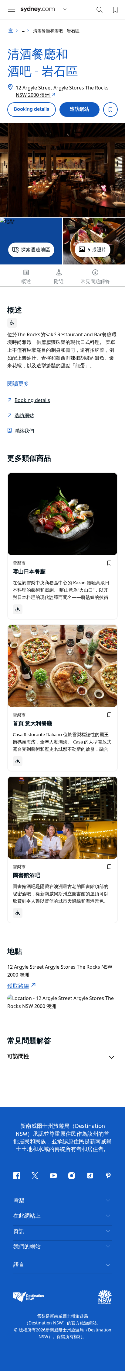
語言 (18, 1264)
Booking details (31, 109)
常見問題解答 (95, 281)
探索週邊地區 (35, 249)
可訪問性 (18, 1056)
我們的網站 (27, 1247)
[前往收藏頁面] (115, 9)
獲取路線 (18, 986)
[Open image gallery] (62, 170)
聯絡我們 (24, 430)
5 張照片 (96, 249)
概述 (26, 281)
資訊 (18, 1231)
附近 (59, 281)
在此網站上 (27, 1216)
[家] (38, 9)
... (24, 31)
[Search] (99, 11)
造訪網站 (79, 109)
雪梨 (18, 1201)
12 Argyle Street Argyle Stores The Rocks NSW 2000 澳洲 (62, 91)
